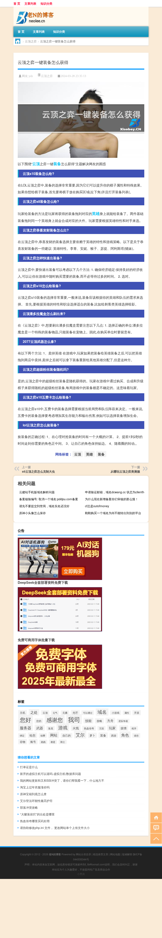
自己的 (66, 735)
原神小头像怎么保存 (32, 513)
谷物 (22, 742)
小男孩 (81, 874)
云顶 (36, 163)
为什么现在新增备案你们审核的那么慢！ (111, 499)
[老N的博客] (36, 8)
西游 (113, 735)
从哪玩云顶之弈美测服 (125, 471)
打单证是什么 (29, 767)
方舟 (110, 720)
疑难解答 (127, 854)
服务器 (25, 727)
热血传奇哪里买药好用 (35, 821)
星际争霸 (123, 721)
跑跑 (43, 741)
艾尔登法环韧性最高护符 (36, 801)
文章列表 (30, 3)
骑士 (62, 741)
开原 (136, 713)
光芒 (75, 713)
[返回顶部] (155, 838)
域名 (102, 711)
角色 (125, 735)
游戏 (63, 727)
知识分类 (46, 3)
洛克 (50, 728)
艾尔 (80, 734)
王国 (101, 728)
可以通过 (87, 712)
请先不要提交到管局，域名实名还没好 (44, 506)
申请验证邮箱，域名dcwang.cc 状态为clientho (115, 492)
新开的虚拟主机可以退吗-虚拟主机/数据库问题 (50, 774)
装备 (57, 163)
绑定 (22, 735)
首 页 (17, 3)
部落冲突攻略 (29, 807)
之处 (34, 712)
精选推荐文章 (100, 854)
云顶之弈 (31, 41)
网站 (53, 735)
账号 (33, 742)
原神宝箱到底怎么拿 (33, 794)
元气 (55, 712)
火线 (76, 728)
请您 (136, 735)
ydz (31, 76)
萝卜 (92, 735)
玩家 (112, 727)
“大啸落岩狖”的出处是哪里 (37, 814)
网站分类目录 (83, 854)
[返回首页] (155, 817)
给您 (32, 735)
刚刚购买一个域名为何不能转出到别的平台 (113, 513)
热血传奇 (89, 728)
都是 (53, 741)
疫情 (124, 728)
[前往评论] (155, 828)
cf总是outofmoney (97, 506)
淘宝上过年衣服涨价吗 (35, 787)
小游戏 (115, 712)
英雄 (96, 213)
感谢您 (54, 719)
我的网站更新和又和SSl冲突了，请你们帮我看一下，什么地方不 (62, 780)
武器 (39, 727)
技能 (88, 720)
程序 (134, 728)
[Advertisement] (81, 908)
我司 (74, 719)
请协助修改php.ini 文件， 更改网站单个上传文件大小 (55, 828)
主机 (22, 713)
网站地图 (115, 854)
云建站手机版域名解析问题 (37, 492)
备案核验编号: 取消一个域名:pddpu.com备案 (48, 499)
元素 (65, 712)
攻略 (99, 721)
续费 (42, 735)
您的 (38, 721)
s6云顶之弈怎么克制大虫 (38, 471)
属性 (126, 712)
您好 (25, 719)
